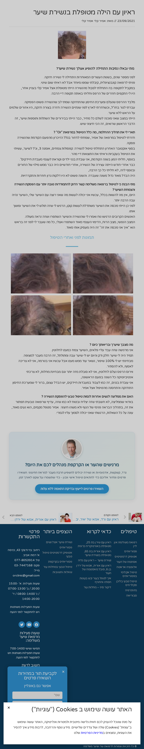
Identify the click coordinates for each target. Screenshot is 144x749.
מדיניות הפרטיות (92, 733)
